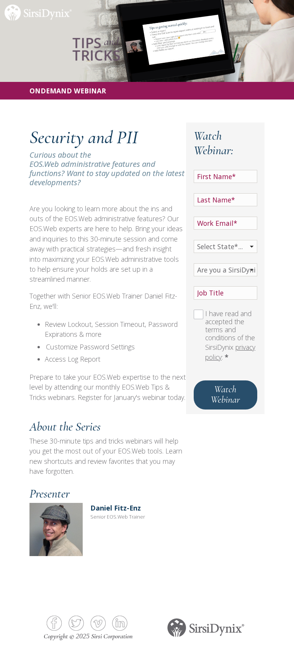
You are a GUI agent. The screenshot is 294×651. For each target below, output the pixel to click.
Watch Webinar (225, 394)
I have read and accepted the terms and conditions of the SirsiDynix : (230, 336)
